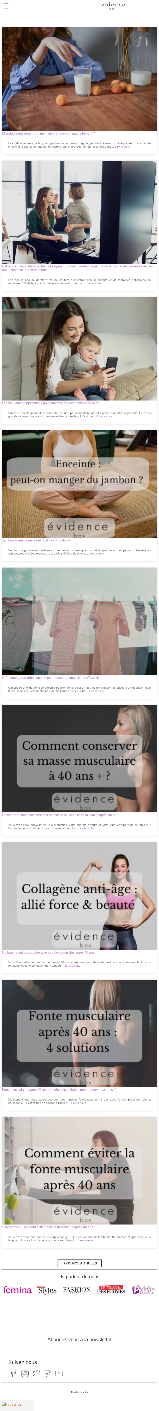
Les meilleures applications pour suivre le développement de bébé (50, 403)
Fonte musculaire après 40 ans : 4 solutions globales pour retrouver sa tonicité (59, 1089)
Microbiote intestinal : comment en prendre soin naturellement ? (48, 133)
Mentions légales (79, 1392)
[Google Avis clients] (17, 1405)
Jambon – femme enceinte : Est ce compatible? (36, 540)
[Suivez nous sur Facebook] (13, 1373)
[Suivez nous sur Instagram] (25, 1373)
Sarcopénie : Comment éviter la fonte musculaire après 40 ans (47, 1227)
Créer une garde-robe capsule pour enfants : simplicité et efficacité (50, 678)
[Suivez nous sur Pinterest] (47, 1373)
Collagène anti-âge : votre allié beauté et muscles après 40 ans (48, 952)
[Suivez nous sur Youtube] (59, 1373)
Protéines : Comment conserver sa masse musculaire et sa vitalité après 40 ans (60, 815)
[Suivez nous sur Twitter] (36, 1373)
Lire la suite (122, 146)
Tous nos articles (79, 1263)
